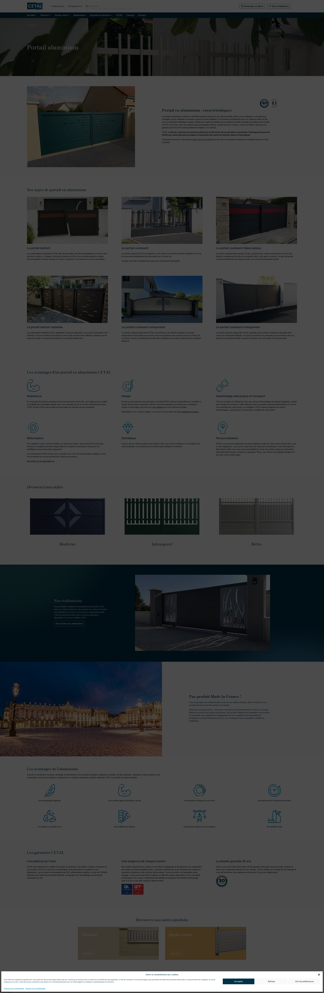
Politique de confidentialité (14, 988)
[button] (319, 974)
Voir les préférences (304, 981)
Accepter (238, 981)
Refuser (271, 981)
